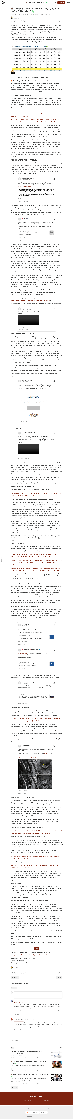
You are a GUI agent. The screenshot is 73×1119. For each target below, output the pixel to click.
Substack (29, 1116)
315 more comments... (16, 1040)
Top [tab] (12, 1047)
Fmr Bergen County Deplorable (21, 1019)
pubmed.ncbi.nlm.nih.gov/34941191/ (27, 757)
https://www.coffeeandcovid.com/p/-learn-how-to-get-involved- (32, 955)
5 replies (17, 1014)
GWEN (15, 1001)
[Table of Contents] (2, 559)
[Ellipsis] (62, 1001)
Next (58, 977)
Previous (16, 977)
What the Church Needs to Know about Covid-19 (26, 1052)
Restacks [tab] (20, 987)
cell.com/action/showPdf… (24, 186)
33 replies (17, 1034)
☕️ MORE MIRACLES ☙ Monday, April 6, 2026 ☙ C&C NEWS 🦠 (30, 1075)
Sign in (68, 2)
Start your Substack (33, 1112)
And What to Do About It (17, 1053)
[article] (36, 1054)
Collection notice (46, 1109)
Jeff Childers (17, 16)
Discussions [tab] (21, 1047)
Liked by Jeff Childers (19, 1002)
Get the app (43, 1112)
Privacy (35, 1109)
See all (13, 1087)
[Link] (8, 77)
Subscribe (61, 2)
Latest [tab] (15, 1047)
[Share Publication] (55, 2)
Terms (39, 1109)
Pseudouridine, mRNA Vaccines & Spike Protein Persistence (30, 300)
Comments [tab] (13, 987)
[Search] (52, 2)
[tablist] (17, 987)
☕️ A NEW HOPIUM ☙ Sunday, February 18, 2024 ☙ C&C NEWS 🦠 (29, 1062)
